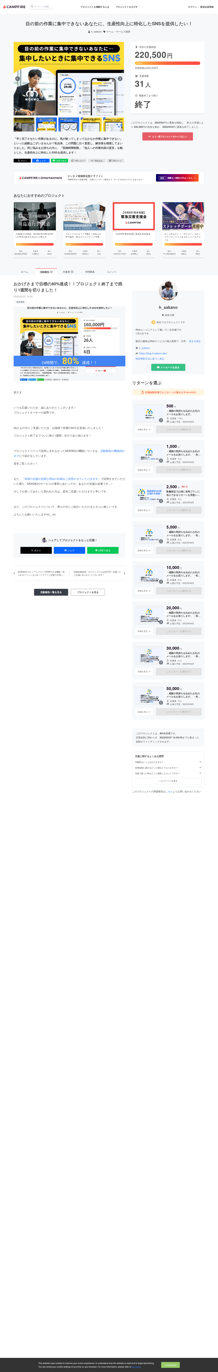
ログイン (192, 6)
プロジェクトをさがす (127, 6)
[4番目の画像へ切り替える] (91, 124)
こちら (169, 791)
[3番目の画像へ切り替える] (68, 124)
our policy (136, 1366)
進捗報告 (20, 301)
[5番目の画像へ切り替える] (113, 124)
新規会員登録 (207, 6)
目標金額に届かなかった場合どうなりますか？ (156, 767)
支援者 (68, 271)
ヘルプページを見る (168, 780)
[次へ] (120, 78)
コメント (111, 271)
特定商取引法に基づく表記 (150, 358)
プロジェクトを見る (88, 592)
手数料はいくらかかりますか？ (149, 762)
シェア (43, 160)
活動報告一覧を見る (51, 592)
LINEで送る (61, 160)
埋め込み (99, 160)
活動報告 (46, 272)
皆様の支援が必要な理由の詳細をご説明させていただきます (61, 479)
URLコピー (80, 160)
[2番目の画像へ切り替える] (46, 124)
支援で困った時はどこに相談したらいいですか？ (157, 773)
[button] (177, 178)
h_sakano (96, 31)
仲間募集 (90, 271)
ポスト (24, 160)
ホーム (24, 271)
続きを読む (195, 341)
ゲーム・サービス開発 (118, 31)
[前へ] (17, 78)
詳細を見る (143, 429)
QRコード (117, 160)
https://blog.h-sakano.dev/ (153, 353)
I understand (170, 1364)
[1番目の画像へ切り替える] (24, 124)
